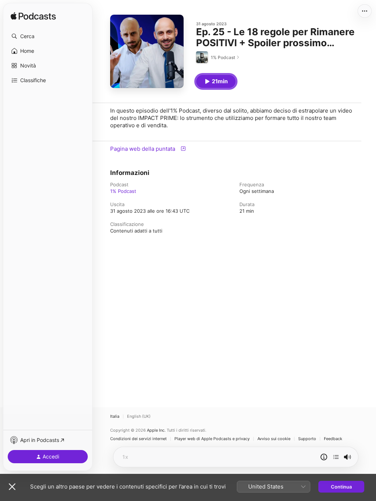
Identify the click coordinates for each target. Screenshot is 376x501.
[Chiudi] (12, 486)
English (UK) (139, 416)
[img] (33, 16)
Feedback (333, 439)
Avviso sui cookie (273, 439)
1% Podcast (123, 191)
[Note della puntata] (323, 457)
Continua (341, 487)
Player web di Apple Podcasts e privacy (212, 439)
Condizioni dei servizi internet (138, 439)
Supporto (307, 439)
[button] (47, 36)
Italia (114, 416)
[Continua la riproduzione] (336, 457)
